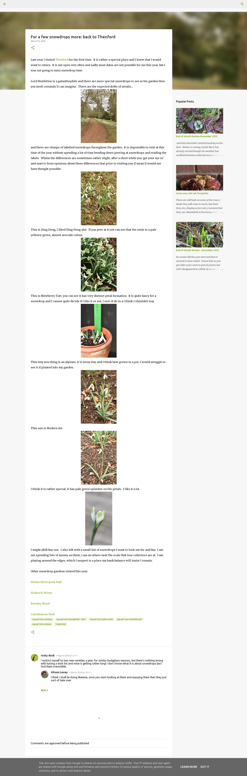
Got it (204, 766)
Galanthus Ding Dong (101, 619)
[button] (33, 48)
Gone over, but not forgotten (192, 193)
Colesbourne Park (43, 614)
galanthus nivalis (41, 624)
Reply (44, 690)
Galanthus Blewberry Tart (71, 619)
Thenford (62, 59)
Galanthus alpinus (42, 619)
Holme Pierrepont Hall (46, 582)
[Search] (14, 4)
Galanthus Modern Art (129, 619)
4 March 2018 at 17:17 (66, 655)
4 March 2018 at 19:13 (79, 672)
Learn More (188, 766)
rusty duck (48, 655)
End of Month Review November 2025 (196, 136)
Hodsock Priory (41, 592)
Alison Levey (59, 672)
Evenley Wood (40, 603)
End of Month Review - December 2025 (197, 250)
